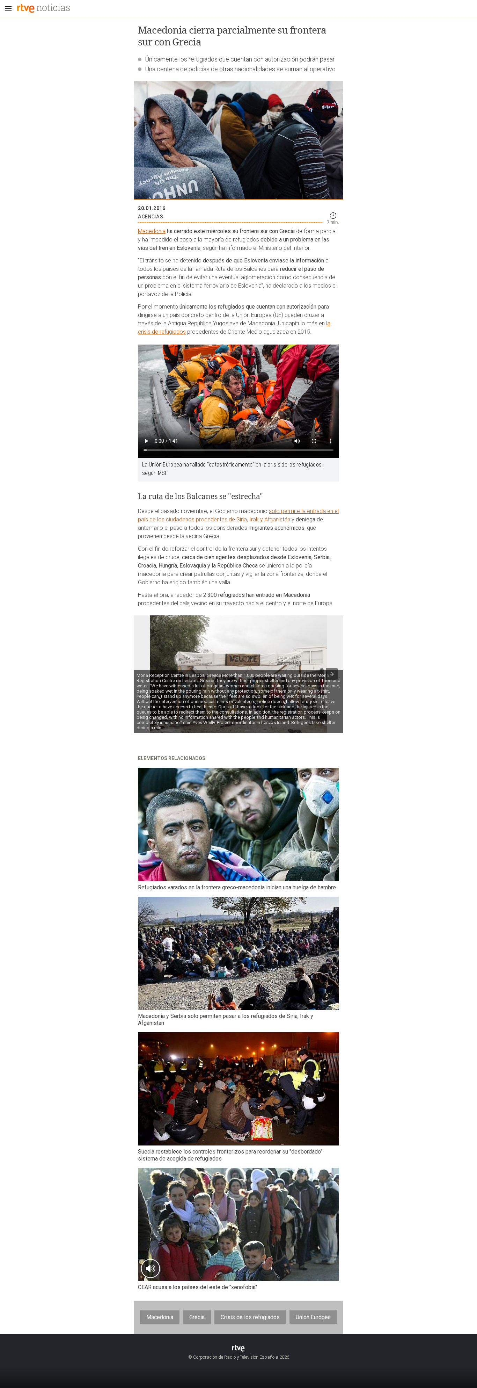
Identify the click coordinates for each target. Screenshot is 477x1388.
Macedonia (152, 231)
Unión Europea (313, 1317)
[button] (332, 674)
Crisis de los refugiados (250, 1317)
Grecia (197, 1317)
